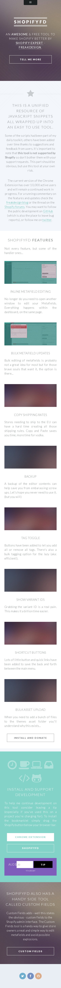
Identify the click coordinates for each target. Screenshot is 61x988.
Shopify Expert (29, 43)
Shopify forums (15, 207)
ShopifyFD (30, 848)
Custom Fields (30, 951)
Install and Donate (30, 737)
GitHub (48, 211)
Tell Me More (30, 59)
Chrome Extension (30, 837)
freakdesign (30, 47)
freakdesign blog (17, 202)
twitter (47, 220)
